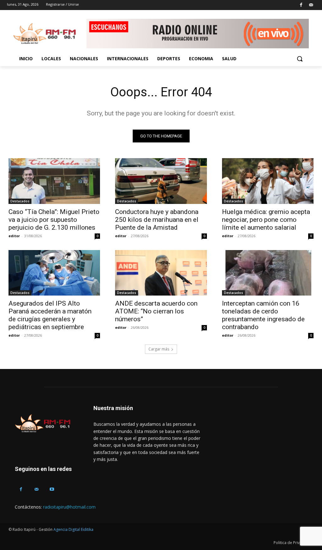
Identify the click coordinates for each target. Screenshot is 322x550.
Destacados (20, 201)
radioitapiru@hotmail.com (69, 507)
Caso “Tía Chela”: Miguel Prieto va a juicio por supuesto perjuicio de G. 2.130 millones (53, 219)
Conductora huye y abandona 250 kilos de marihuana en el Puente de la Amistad (156, 219)
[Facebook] (301, 5)
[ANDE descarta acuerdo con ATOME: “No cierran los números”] (161, 273)
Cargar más (158, 349)
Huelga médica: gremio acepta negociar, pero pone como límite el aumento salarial (266, 219)
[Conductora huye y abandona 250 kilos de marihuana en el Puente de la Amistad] (161, 181)
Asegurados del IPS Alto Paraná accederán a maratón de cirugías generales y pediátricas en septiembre (50, 315)
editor (14, 235)
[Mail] (311, 5)
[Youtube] (52, 489)
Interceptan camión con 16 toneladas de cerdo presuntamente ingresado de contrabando (263, 315)
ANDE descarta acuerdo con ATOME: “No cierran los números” (156, 311)
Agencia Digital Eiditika (73, 529)
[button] (299, 58)
